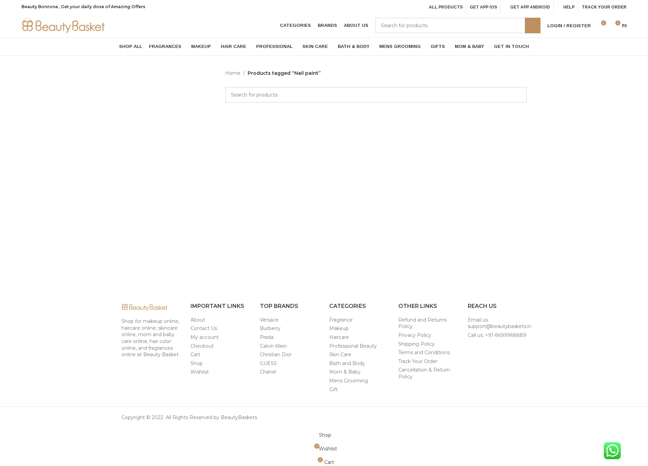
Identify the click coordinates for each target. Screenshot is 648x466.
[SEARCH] (533, 25)
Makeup (339, 328)
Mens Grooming (348, 381)
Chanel (268, 372)
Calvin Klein (273, 346)
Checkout (202, 346)
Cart (195, 354)
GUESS (268, 363)
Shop (196, 363)
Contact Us (203, 328)
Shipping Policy (416, 344)
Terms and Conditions (424, 352)
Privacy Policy (414, 335)
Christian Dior (276, 354)
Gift (333, 389)
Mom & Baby (345, 372)
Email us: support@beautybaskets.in (499, 323)
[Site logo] (63, 25)
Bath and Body (347, 363)
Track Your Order (417, 361)
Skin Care (340, 354)
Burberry (270, 328)
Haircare (339, 337)
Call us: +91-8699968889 (497, 335)
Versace (269, 320)
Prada (266, 337)
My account (204, 337)
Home (232, 73)
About (197, 320)
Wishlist (199, 372)
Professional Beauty (353, 346)
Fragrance (341, 320)
